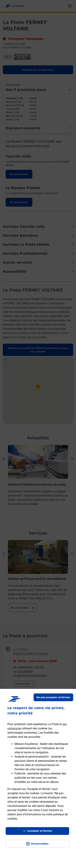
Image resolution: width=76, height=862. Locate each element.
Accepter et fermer (39, 830)
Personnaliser (40, 843)
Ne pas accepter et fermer (53, 697)
